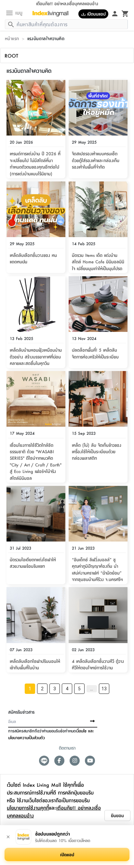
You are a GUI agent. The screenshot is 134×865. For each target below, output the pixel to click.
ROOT (11, 55)
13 (104, 688)
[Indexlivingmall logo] (53, 13)
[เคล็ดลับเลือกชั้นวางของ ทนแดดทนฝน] (36, 209)
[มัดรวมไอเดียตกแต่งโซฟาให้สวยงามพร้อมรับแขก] (36, 514)
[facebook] (59, 761)
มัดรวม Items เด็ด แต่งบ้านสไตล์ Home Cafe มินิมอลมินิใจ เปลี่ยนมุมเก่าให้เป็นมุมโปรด (98, 261)
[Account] (115, 13)
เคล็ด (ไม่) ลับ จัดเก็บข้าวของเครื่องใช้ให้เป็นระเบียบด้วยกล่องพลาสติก (96, 451)
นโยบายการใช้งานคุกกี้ (28, 807)
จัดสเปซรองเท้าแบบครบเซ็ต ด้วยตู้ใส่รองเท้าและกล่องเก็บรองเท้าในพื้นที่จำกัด (95, 160)
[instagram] (75, 761)
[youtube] (90, 761)
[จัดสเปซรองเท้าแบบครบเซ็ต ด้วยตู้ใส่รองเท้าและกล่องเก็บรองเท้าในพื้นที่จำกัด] (98, 108)
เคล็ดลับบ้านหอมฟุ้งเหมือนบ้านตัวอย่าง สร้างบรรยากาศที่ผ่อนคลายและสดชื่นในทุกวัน (36, 356)
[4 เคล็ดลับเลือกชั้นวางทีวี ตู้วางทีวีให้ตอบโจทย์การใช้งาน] (98, 615)
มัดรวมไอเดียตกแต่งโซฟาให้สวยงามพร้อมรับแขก (33, 562)
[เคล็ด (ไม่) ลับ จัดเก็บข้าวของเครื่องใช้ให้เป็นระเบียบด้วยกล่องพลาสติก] (98, 399)
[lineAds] (44, 761)
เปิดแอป (67, 854)
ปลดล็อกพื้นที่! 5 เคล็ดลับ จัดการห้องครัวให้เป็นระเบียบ (95, 352)
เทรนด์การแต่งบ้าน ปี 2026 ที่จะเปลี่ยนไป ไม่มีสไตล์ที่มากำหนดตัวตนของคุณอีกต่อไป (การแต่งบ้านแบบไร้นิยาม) (35, 163)
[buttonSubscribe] (92, 721)
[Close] (8, 836)
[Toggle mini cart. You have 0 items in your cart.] (125, 13)
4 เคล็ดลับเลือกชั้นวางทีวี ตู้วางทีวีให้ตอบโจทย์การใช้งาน (98, 664)
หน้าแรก (12, 38)
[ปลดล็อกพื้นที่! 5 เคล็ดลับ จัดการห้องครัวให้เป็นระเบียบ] (98, 304)
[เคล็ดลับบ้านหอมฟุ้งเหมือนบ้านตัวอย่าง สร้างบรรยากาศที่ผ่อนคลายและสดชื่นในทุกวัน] (36, 304)
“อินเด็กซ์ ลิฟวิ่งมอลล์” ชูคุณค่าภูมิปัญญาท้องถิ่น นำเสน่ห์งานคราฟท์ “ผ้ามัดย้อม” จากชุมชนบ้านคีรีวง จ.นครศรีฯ (97, 569)
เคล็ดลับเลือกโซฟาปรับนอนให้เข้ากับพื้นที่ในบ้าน (35, 664)
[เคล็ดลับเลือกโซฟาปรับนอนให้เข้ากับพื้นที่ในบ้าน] (36, 615)
